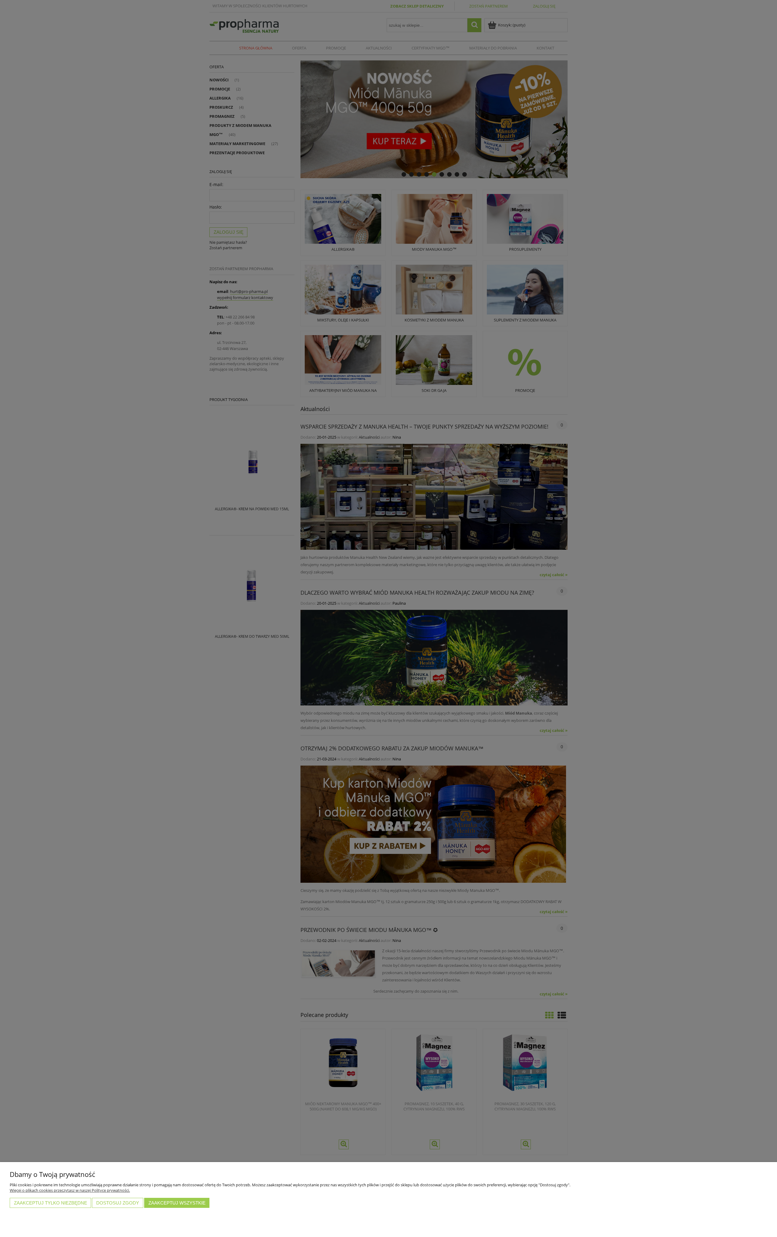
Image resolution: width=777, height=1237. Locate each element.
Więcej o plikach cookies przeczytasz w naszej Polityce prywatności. (70, 1190)
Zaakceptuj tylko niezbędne (50, 1202)
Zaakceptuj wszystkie (176, 1202)
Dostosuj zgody (117, 1202)
